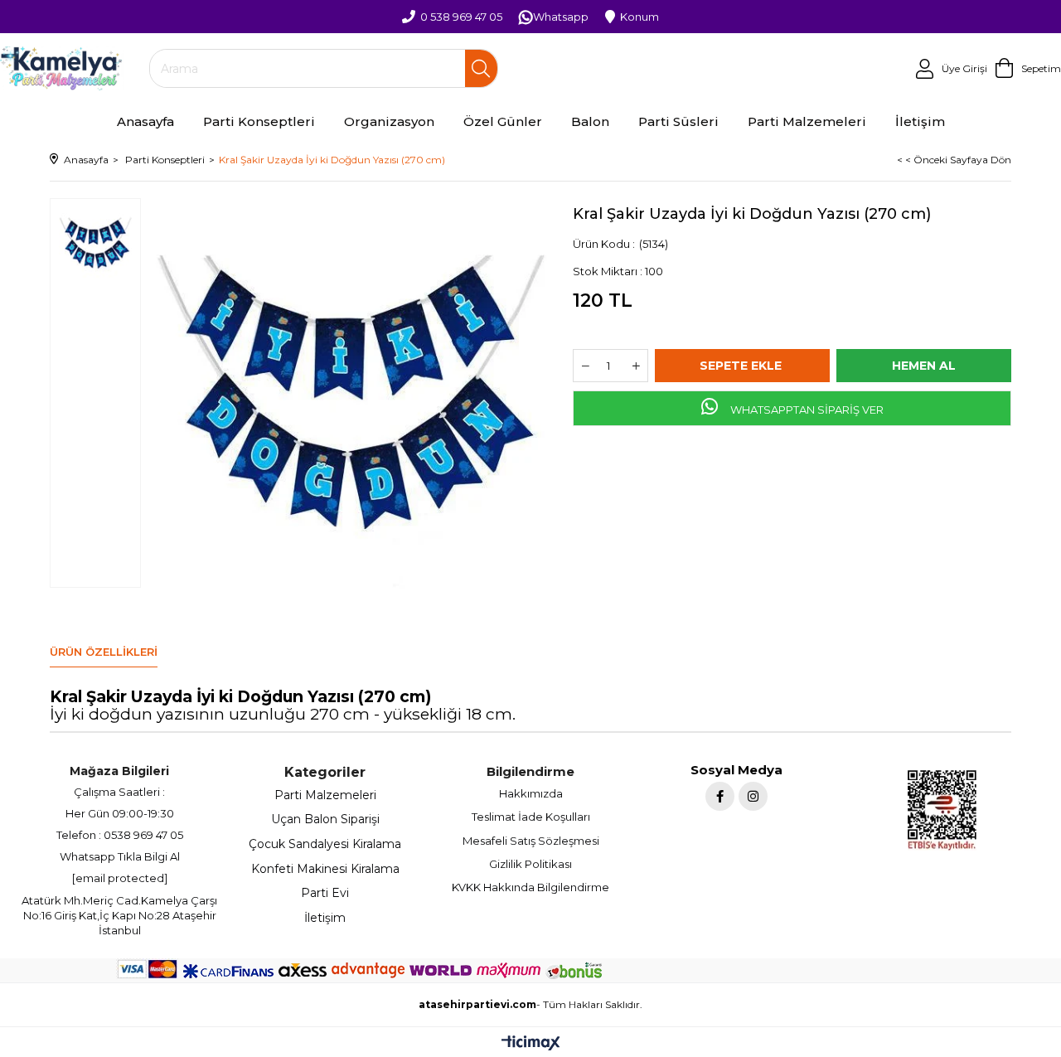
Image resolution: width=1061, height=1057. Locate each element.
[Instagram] (753, 796)
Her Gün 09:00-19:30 (119, 813)
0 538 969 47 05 (461, 16)
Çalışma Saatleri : (119, 791)
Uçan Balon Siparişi (325, 819)
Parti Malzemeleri (325, 795)
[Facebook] (719, 796)
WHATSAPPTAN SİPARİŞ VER (806, 409)
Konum (639, 16)
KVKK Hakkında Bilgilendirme (530, 887)
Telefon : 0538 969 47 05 (119, 834)
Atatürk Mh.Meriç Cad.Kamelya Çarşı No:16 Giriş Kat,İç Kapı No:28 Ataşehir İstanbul (119, 915)
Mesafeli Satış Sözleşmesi (531, 840)
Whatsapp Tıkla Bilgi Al (120, 856)
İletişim (325, 917)
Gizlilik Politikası (530, 863)
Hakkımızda (531, 793)
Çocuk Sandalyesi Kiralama (325, 843)
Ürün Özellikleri (103, 651)
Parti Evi (325, 892)
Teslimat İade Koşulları (531, 816)
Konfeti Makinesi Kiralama (325, 868)
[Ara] (481, 68)
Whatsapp (561, 16)
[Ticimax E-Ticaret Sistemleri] (530, 1044)
